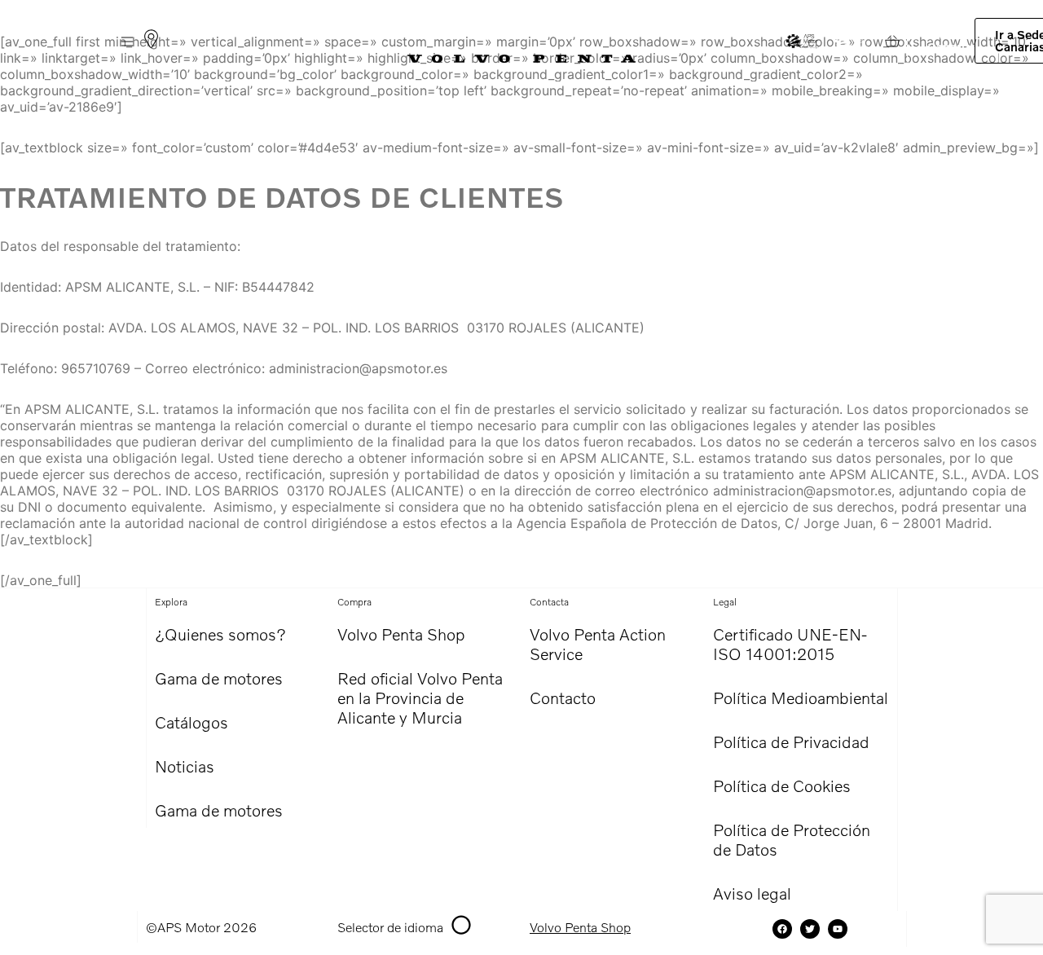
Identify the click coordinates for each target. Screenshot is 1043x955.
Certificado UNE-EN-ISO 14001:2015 (790, 643)
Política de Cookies (782, 785)
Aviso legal (752, 893)
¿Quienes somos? (220, 634)
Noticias (184, 766)
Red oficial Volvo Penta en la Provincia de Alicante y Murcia (420, 697)
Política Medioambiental (800, 697)
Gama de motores (219, 678)
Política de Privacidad (791, 741)
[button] (126, 41)
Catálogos (191, 722)
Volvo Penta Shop (401, 634)
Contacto (563, 697)
